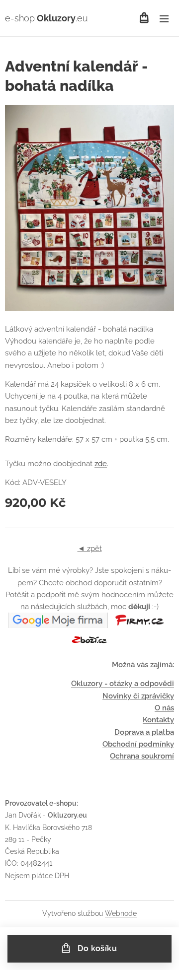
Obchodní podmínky (138, 744)
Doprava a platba (144, 732)
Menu (164, 18)
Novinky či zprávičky (138, 696)
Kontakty (158, 719)
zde (100, 463)
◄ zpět (90, 548)
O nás (164, 707)
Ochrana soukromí (142, 756)
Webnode (121, 913)
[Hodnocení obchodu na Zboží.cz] (89, 644)
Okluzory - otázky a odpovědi (122, 683)
